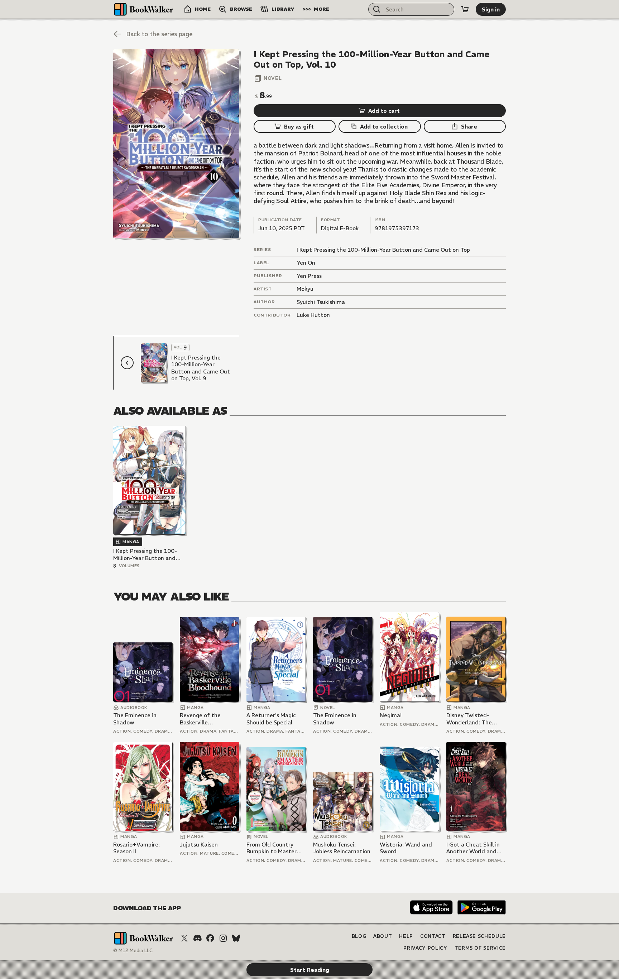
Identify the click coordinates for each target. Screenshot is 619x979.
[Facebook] (210, 938)
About (382, 936)
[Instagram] (223, 938)
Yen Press (309, 276)
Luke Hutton (313, 315)
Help (406, 936)
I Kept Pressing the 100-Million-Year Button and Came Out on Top (383, 249)
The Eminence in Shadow (135, 719)
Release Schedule (479, 936)
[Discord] (197, 938)
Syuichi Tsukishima (321, 302)
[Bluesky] (236, 938)
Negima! (391, 715)
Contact (433, 936)
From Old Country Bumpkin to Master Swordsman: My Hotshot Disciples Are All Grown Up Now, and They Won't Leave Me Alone (276, 848)
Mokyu (305, 288)
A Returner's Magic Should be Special (271, 719)
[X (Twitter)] (184, 938)
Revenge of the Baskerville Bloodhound (200, 719)
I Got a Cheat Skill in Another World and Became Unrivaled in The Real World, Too (473, 848)
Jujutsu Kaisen (199, 844)
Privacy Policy (425, 948)
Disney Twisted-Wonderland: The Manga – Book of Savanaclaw (469, 719)
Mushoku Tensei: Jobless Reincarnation (341, 848)
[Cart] (465, 9)
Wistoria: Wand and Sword (406, 848)
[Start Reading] (176, 143)
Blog (359, 936)
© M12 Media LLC (133, 950)
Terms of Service (480, 948)
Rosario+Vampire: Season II (136, 848)
